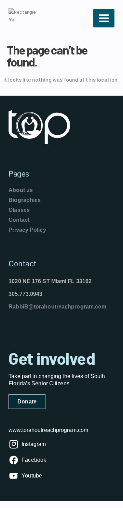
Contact (19, 220)
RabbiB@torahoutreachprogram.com (57, 307)
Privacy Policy (27, 230)
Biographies (25, 200)
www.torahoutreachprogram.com (48, 430)
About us (21, 190)
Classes (19, 210)
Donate (27, 401)
